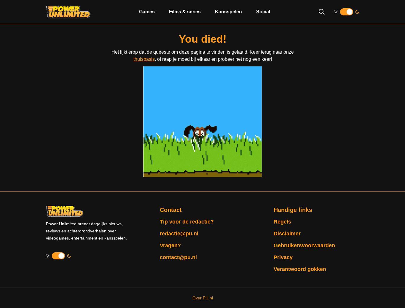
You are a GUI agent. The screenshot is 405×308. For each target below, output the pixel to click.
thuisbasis (144, 59)
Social (263, 11)
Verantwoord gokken (300, 269)
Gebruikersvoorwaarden (304, 245)
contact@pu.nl (178, 257)
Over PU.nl (202, 298)
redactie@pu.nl (179, 234)
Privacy (283, 257)
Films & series (185, 11)
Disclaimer (287, 234)
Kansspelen (228, 11)
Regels (282, 222)
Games (147, 11)
